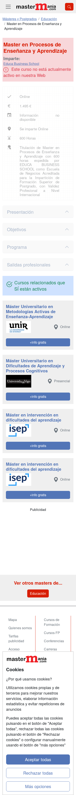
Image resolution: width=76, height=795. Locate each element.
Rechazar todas (38, 773)
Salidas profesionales (28, 264)
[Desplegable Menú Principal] (8, 7)
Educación (38, 593)
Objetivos (16, 229)
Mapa (12, 619)
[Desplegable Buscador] (69, 7)
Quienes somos (20, 627)
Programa (17, 247)
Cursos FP (52, 632)
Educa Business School (21, 63)
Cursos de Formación (52, 622)
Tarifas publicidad (16, 638)
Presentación (20, 211)
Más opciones (38, 786)
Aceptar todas (38, 759)
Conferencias (54, 640)
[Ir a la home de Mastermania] (36, 7)
